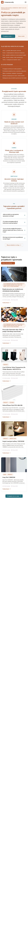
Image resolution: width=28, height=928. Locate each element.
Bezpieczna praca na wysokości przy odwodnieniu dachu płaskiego (13, 290)
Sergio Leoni (13, 438)
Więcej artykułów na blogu (13, 245)
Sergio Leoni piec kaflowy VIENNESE (13, 441)
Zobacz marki (21, 36)
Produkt (5, 364)
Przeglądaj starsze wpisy (13, 496)
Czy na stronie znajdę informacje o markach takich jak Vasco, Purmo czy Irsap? (13, 230)
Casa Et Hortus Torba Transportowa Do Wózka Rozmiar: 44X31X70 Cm (14, 368)
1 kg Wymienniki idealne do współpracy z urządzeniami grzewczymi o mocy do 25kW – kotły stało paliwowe (13, 285)
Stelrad (12, 402)
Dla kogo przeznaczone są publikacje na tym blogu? (13, 238)
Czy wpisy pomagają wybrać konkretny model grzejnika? (10, 222)
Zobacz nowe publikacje (7, 263)
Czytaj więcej (6, 302)
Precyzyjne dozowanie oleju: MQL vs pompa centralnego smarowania (13, 330)
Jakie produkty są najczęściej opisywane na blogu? (11, 215)
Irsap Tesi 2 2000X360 (9, 477)
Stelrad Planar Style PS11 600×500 (12, 405)
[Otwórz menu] (25, 2)
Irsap (4, 474)
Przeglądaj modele (7, 36)
